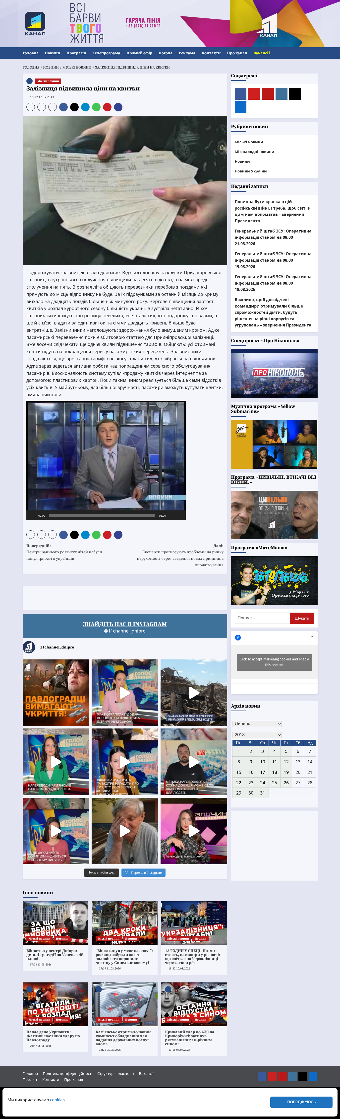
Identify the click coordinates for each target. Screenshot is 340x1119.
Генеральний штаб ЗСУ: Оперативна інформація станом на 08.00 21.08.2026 (273, 237)
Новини (52, 53)
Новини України (251, 170)
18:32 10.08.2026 (179, 968)
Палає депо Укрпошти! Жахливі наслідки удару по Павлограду (53, 1036)
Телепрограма (106, 53)
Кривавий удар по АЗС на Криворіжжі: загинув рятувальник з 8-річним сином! (189, 1038)
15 (238, 772)
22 (238, 783)
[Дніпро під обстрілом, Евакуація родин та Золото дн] (56, 831)
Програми (76, 53)
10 (262, 762)
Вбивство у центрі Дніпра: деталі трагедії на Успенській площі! (55, 954)
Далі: (180, 555)
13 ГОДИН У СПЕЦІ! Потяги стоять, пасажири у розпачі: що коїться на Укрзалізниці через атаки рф (192, 956)
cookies (57, 1100)
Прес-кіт (30, 1079)
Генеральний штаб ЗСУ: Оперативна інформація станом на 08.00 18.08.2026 (273, 283)
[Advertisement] (113, 597)
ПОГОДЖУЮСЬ (301, 1102)
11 (274, 762)
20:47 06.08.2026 (41, 1046)
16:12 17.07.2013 (42, 97)
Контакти (211, 53)
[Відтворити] (32, 515)
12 (286, 762)
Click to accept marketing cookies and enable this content (274, 662)
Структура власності (115, 1073)
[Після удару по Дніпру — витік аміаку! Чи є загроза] (125, 831)
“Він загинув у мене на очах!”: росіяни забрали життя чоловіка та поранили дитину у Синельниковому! (124, 956)
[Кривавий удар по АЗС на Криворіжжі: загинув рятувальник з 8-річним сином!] (194, 1004)
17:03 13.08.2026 (41, 964)
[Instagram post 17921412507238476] (194, 692)
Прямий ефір (139, 53)
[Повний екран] (179, 515)
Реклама (187, 53)
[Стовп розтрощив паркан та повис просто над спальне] (125, 761)
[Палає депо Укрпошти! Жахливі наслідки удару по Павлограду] (55, 1004)
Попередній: (64, 552)
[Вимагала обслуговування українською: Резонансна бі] (194, 831)
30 (250, 793)
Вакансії (261, 53)
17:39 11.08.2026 (110, 968)
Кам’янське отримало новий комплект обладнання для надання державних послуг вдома (123, 1038)
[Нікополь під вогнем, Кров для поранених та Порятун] (194, 761)
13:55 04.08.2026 (179, 1050)
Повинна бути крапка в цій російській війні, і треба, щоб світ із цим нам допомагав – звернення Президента (272, 211)
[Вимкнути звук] (171, 515)
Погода (165, 53)
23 (250, 783)
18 (274, 772)
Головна (31, 53)
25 (274, 783)
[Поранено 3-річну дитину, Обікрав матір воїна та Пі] (56, 761)
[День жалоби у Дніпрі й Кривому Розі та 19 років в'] (125, 692)
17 (262, 772)
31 (262, 793)
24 (262, 783)
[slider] (102, 515)
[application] (106, 460)
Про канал (237, 53)
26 (286, 783)
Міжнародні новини (254, 151)
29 (238, 793)
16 (250, 772)
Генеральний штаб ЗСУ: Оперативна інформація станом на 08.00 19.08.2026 (273, 260)
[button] (314, 53)
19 (286, 772)
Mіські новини (48, 81)
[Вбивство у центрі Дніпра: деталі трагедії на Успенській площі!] (55, 923)
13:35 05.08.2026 (110, 1050)
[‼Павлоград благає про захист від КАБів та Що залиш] (56, 692)
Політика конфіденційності (67, 1073)
